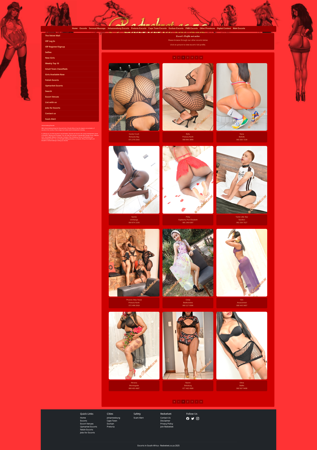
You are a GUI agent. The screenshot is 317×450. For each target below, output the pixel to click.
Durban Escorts (176, 28)
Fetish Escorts (86, 429)
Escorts (83, 28)
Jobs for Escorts (87, 432)
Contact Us (165, 417)
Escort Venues (86, 423)
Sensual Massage (97, 28)
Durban (110, 423)
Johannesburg (113, 417)
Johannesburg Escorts (118, 28)
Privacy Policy (166, 423)
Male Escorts (239, 28)
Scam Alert (139, 417)
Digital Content (224, 28)
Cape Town (112, 420)
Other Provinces (207, 28)
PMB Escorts (191, 28)
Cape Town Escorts (157, 28)
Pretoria (111, 426)
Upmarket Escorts (88, 426)
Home (75, 28)
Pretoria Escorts (138, 28)
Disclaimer (165, 420)
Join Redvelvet (166, 426)
